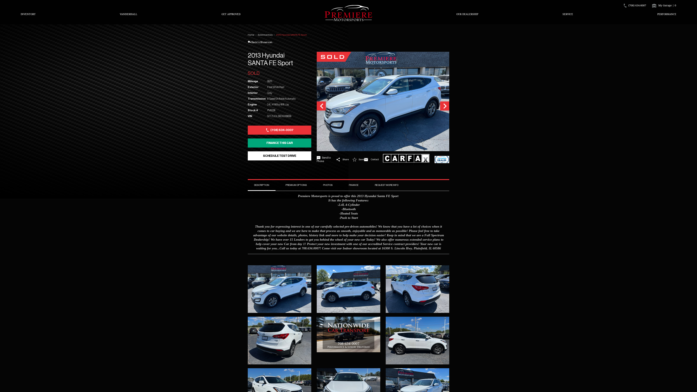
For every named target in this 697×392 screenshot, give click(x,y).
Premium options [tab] (296, 185)
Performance (666, 14)
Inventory (28, 14)
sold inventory (265, 35)
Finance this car (279, 143)
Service (568, 14)
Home (251, 35)
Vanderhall (128, 14)
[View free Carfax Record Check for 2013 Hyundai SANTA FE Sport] (407, 160)
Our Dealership (467, 14)
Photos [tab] (328, 185)
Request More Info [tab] (386, 185)
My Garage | (667, 5)
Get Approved (231, 14)
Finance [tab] (353, 185)
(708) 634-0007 (282, 130)
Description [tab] (261, 185)
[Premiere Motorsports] (348, 13)
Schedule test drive (279, 155)
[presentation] (321, 106)
